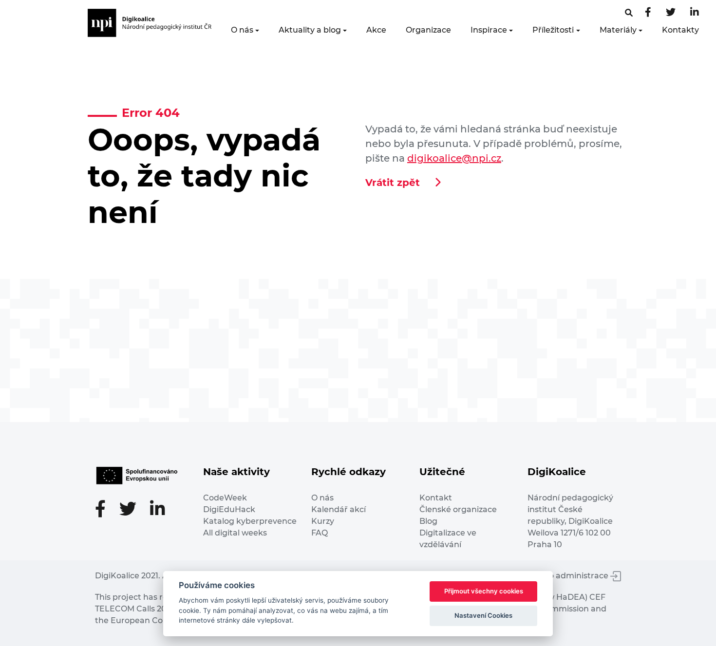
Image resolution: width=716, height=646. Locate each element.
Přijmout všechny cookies (483, 591)
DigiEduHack (229, 509)
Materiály (618, 30)
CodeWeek (225, 497)
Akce (376, 30)
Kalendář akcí (338, 509)
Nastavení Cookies (483, 615)
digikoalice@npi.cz (454, 158)
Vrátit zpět (392, 182)
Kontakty (680, 30)
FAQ (319, 532)
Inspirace (489, 30)
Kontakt (435, 497)
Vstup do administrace (564, 575)
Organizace (428, 30)
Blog (428, 521)
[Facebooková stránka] (629, 13)
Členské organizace (458, 509)
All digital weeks (235, 532)
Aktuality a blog (310, 30)
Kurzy (322, 521)
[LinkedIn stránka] (694, 13)
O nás (242, 30)
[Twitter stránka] (671, 13)
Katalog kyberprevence (250, 521)
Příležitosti (553, 30)
